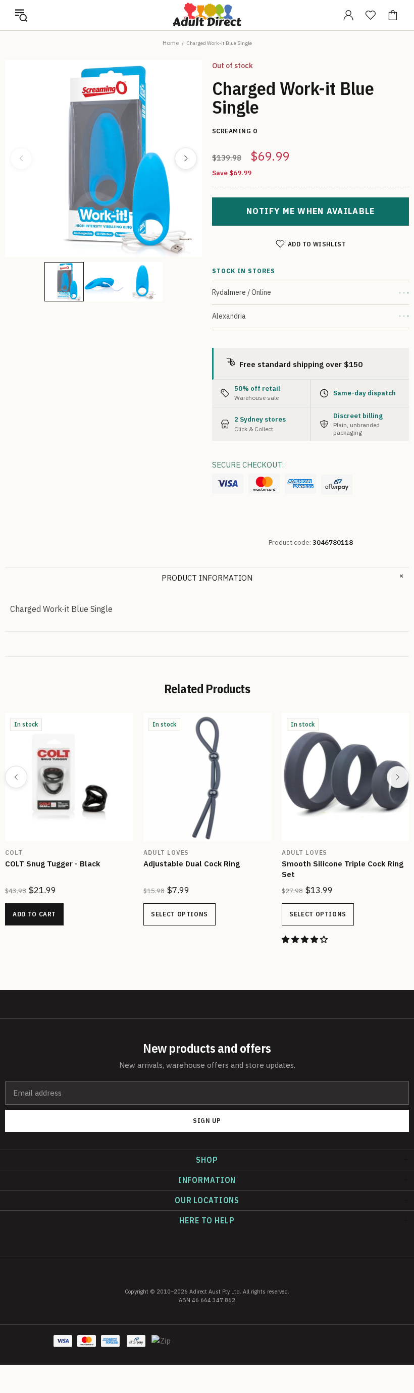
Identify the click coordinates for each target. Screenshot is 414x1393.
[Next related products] (398, 777)
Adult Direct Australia (207, 15)
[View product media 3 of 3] (143, 281)
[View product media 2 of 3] (103, 281)
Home (171, 42)
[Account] (348, 15)
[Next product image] (186, 158)
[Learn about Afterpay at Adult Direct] (336, 485)
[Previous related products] (16, 777)
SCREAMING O (47, 852)
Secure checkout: (248, 465)
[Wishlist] (370, 15)
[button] (21, 15)
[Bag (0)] (393, 15)
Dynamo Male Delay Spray (71, 863)
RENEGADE (179, 852)
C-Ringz (315, 852)
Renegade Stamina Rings (208, 863)
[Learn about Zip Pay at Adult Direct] (161, 1346)
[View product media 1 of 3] (64, 281)
